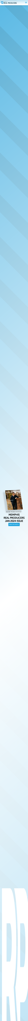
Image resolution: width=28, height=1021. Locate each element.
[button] (26, 2)
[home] (9, 2)
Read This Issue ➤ (14, 524)
